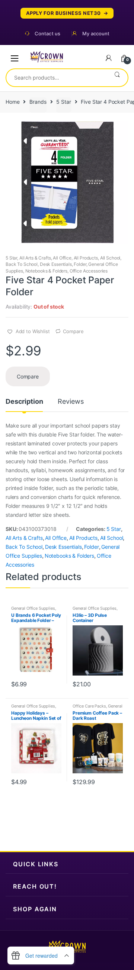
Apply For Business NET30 (63, 13)
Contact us (47, 33)
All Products (86, 258)
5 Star (63, 102)
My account (95, 33)
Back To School (22, 264)
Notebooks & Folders (46, 271)
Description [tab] (24, 401)
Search (117, 77)
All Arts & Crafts (35, 258)
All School (110, 258)
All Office (62, 258)
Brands (37, 102)
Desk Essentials (56, 264)
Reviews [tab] (70, 401)
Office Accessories (89, 271)
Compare (73, 331)
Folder (80, 264)
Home (12, 102)
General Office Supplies (33, 608)
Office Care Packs (89, 706)
